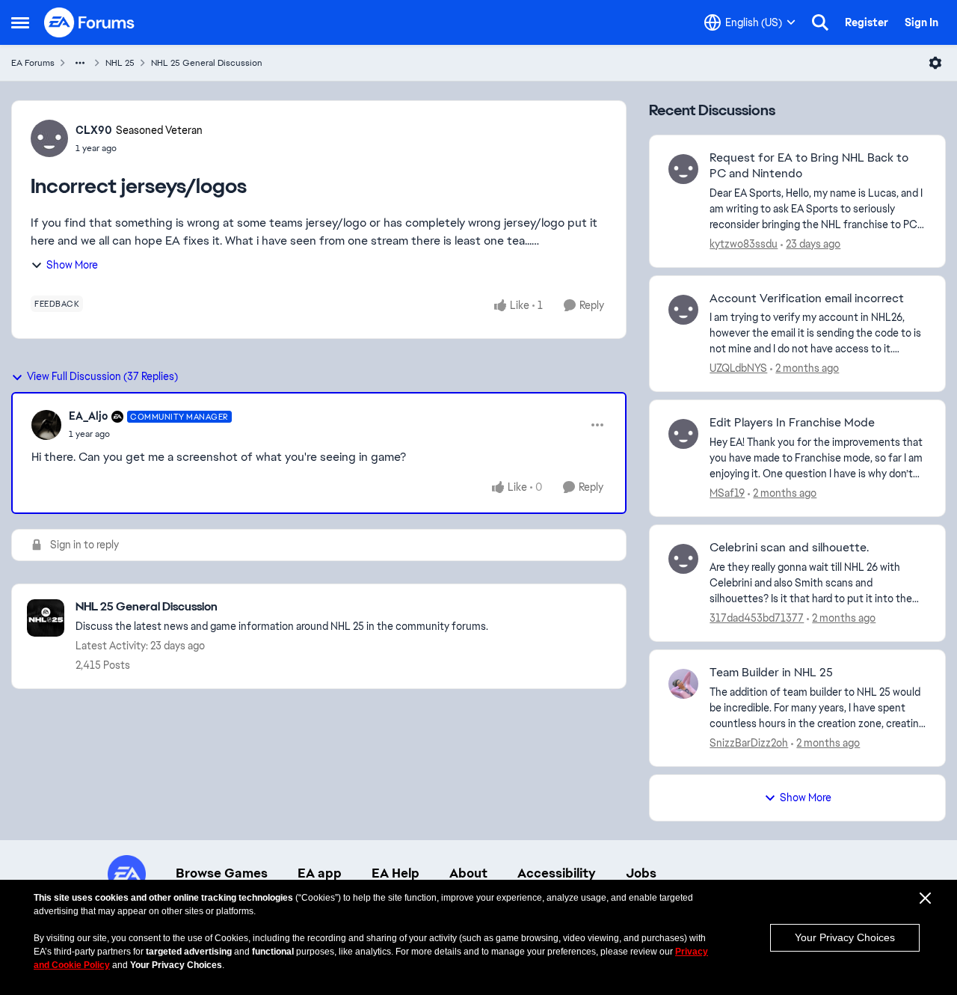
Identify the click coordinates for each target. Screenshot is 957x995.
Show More (72, 265)
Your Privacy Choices (845, 937)
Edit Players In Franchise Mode (792, 422)
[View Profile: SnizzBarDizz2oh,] (683, 684)
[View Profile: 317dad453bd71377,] (683, 559)
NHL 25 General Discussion (206, 63)
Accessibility (556, 873)
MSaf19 (727, 493)
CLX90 (94, 130)
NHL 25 (120, 63)
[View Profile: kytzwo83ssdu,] (683, 169)
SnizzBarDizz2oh (749, 743)
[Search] (820, 22)
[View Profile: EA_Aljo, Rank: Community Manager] (46, 425)
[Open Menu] (935, 62)
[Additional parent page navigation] (80, 62)
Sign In (921, 22)
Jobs (641, 873)
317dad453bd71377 (757, 618)
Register (866, 22)
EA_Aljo (88, 416)
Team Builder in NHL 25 (771, 672)
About (468, 873)
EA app (320, 873)
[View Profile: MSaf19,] (683, 434)
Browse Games (222, 873)
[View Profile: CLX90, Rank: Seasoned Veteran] (49, 138)
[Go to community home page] (89, 22)
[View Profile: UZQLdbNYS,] (683, 310)
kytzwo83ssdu (744, 244)
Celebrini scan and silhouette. (789, 547)
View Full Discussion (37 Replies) (102, 376)
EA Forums (33, 63)
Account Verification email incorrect (807, 298)
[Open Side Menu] (20, 22)
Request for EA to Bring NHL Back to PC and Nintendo (809, 165)
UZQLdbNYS (738, 368)
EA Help (395, 873)
